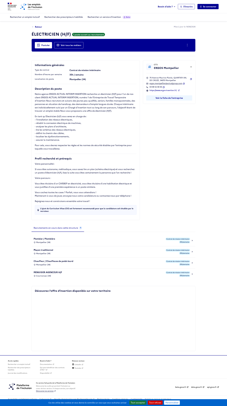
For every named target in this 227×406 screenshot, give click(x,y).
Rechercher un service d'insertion (109, 17)
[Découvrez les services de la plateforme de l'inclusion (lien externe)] (20, 386)
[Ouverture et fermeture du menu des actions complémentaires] (187, 45)
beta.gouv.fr (180, 387)
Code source (44, 399)
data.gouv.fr (196, 387)
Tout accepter (138, 402)
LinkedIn (77, 364)
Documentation (46, 364)
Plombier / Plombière (44, 238)
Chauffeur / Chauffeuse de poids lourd (53, 261)
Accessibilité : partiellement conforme (22, 399)
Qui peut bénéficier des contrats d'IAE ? (52, 368)
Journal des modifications (17, 373)
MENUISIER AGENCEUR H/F (48, 272)
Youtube (77, 368)
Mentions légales (103, 399)
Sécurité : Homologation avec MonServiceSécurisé (73, 399)
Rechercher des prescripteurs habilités (63, 17)
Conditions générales (120, 399)
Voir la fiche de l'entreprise (169, 98)
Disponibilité (45, 373)
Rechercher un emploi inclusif (25, 17)
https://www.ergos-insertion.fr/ (163, 90)
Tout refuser (155, 402)
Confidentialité (136, 399)
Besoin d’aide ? (165, 6)
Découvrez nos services (45, 391)
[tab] (58, 228)
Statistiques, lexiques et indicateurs (158, 399)
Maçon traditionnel (43, 250)
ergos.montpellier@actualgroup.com (165, 83)
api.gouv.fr (212, 387)
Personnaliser (172, 402)
